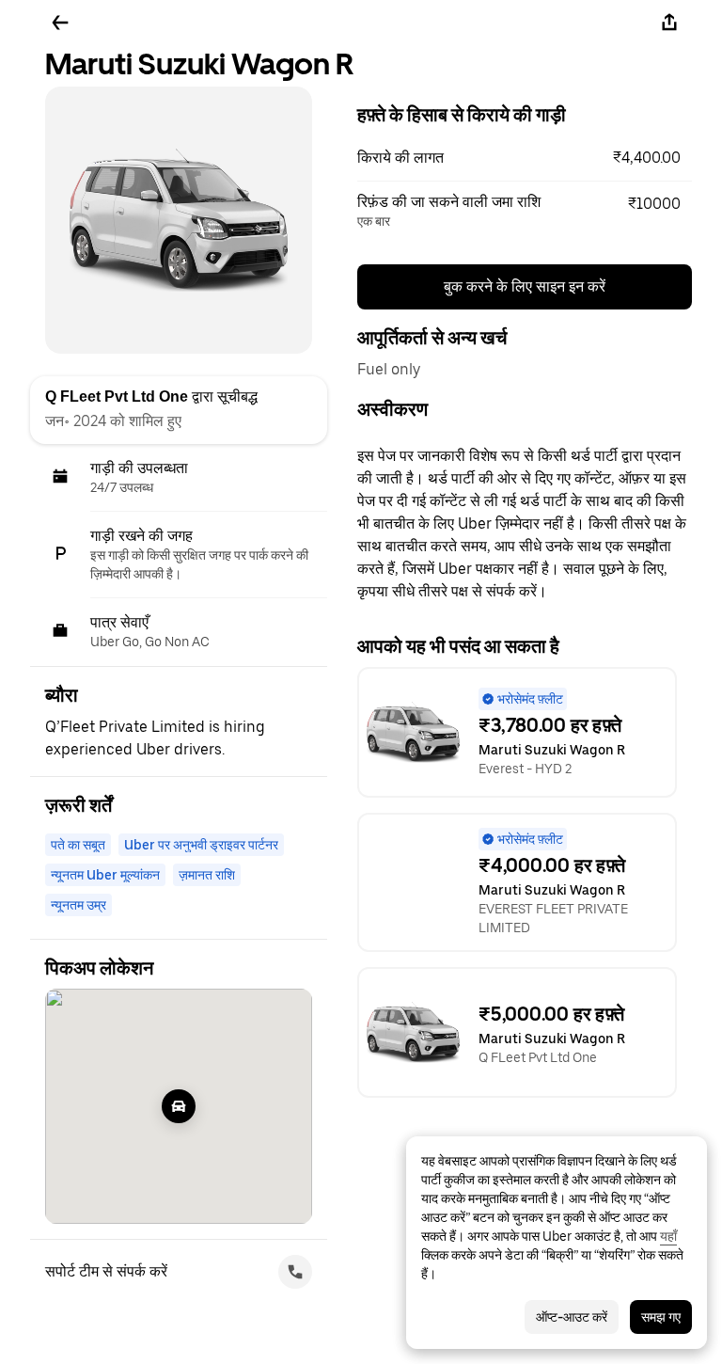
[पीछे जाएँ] (60, 22)
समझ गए (661, 1316)
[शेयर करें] (669, 22)
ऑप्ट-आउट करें (571, 1316)
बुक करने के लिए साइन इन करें (524, 286)
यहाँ (668, 1236)
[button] (524, 158)
